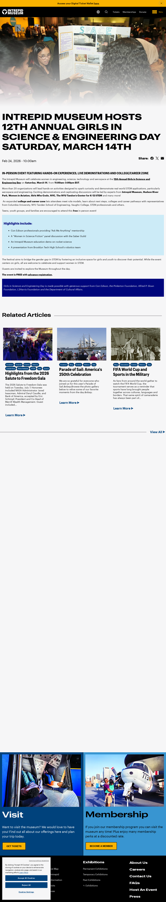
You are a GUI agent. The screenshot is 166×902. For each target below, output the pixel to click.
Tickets (116, 12)
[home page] (12, 12)
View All (156, 432)
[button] (106, 12)
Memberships (129, 12)
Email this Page (162, 158)
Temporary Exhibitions (95, 874)
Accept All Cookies (26, 878)
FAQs (134, 883)
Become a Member (101, 846)
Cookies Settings (26, 892)
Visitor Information (52, 879)
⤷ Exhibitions (90, 885)
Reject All (26, 885)
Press (134, 896)
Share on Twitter (157, 158)
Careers (137, 869)
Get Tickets (14, 846)
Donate (142, 12)
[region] (26, 878)
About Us (138, 862)
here (96, 3)
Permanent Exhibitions (95, 868)
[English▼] (98, 12)
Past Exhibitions (91, 879)
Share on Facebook (152, 158)
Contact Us (140, 876)
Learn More (23, 872)
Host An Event (143, 889)
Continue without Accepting (39, 860)
